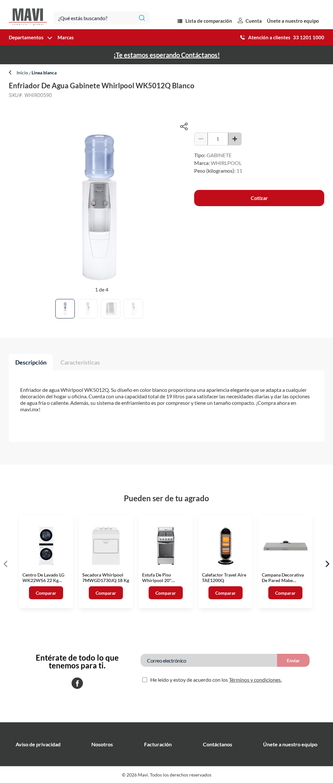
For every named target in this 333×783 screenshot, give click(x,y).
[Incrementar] (234, 138)
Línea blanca (44, 72)
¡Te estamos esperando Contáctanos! (166, 55)
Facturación (158, 744)
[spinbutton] (217, 138)
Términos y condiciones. (255, 680)
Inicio (23, 72)
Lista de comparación (208, 21)
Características (80, 362)
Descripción (31, 362)
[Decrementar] (200, 138)
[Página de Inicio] (28, 14)
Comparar (46, 593)
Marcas (66, 37)
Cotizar (259, 198)
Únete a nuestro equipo (293, 21)
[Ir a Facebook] (77, 683)
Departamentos (26, 37)
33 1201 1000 (308, 37)
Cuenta (254, 21)
